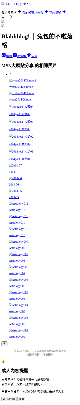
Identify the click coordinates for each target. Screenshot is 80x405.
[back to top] (4, 343)
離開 (21, 399)
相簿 (9, 56)
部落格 (22, 56)
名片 (34, 56)
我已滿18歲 (9, 399)
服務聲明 (48, 354)
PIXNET (27, 350)
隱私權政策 (33, 354)
